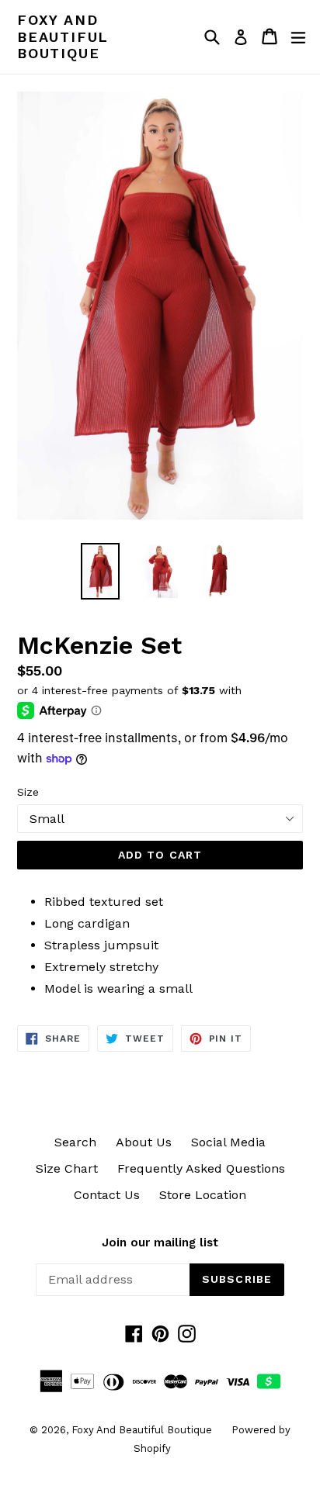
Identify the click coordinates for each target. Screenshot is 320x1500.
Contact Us (107, 1194)
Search (75, 1142)
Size (28, 792)
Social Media (228, 1142)
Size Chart (67, 1168)
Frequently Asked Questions (201, 1168)
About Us (144, 1142)
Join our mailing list (160, 1242)
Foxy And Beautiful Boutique (63, 36)
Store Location (202, 1194)
